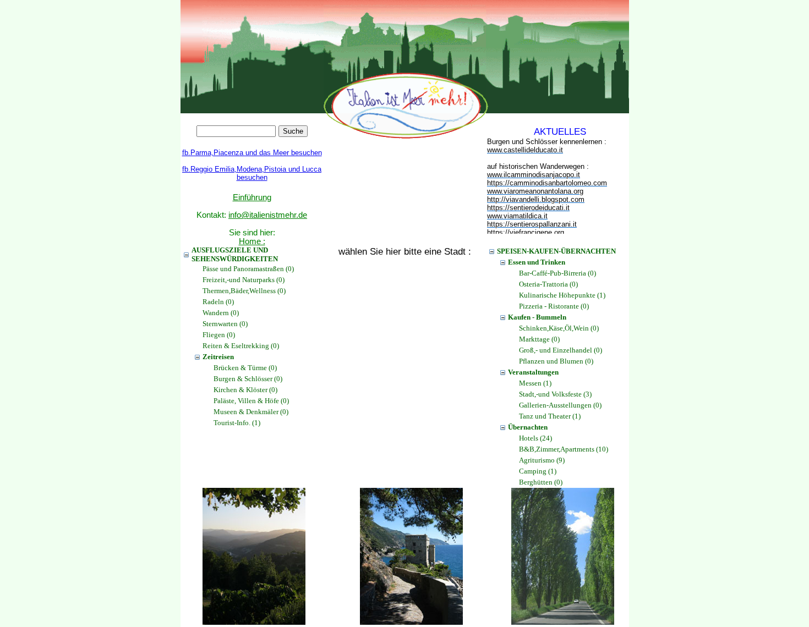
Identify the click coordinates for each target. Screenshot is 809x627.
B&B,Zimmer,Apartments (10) (563, 449)
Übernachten (528, 427)
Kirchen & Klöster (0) (245, 390)
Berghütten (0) (540, 482)
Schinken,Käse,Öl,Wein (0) (559, 328)
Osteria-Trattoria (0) (548, 284)
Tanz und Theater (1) (550, 416)
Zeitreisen (218, 357)
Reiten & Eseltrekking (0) (241, 346)
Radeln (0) (218, 302)
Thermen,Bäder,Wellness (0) (244, 291)
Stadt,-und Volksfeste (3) (555, 394)
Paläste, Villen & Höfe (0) (251, 401)
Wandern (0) (221, 313)
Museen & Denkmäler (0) (251, 412)
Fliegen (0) (219, 335)
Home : (252, 241)
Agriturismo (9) (542, 460)
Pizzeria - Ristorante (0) (554, 306)
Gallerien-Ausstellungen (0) (560, 405)
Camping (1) (537, 471)
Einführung (252, 197)
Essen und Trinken (536, 262)
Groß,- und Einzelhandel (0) (560, 350)
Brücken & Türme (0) (245, 368)
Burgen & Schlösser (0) (248, 379)
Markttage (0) (539, 339)
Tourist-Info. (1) (237, 423)
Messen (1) (535, 383)
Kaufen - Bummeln (537, 317)
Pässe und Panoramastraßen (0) (248, 269)
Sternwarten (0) (225, 324)
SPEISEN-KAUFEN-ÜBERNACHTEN (556, 251)
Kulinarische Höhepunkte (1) (562, 295)
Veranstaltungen (533, 372)
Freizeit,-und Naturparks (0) (244, 280)
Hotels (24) (535, 438)
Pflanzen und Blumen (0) (556, 361)
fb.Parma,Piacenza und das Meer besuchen (252, 152)
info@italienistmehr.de (267, 215)
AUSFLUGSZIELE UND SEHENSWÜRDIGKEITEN (235, 254)
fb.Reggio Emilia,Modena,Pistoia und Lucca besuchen (251, 173)
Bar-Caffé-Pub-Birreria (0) (557, 273)
